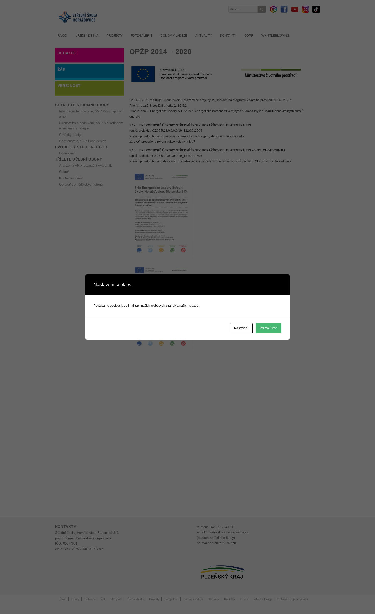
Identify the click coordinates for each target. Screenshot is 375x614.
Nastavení (241, 328)
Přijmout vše (268, 328)
